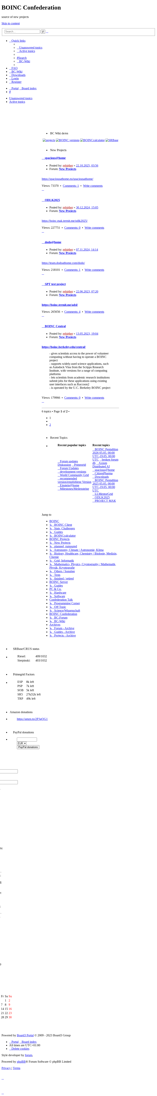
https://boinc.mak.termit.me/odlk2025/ (64, 220)
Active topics (17, 101)
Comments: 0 (72, 227)
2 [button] (50, 424)
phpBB (21, 1061)
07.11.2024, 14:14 (87, 249)
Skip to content (11, 23)
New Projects (67, 169)
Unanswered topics (20, 98)
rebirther (68, 165)
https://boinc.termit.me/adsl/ (60, 304)
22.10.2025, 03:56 (87, 165)
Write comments (93, 185)
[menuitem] (29, 47)
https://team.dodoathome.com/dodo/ (63, 263)
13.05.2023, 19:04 (87, 333)
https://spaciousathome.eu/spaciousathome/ (67, 178)
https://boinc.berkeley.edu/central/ (64, 347)
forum (28, 1055)
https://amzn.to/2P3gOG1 (32, 719)
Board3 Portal (25, 1035)
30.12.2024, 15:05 (87, 207)
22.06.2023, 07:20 (87, 291)
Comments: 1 (71, 185)
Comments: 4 (72, 311)
